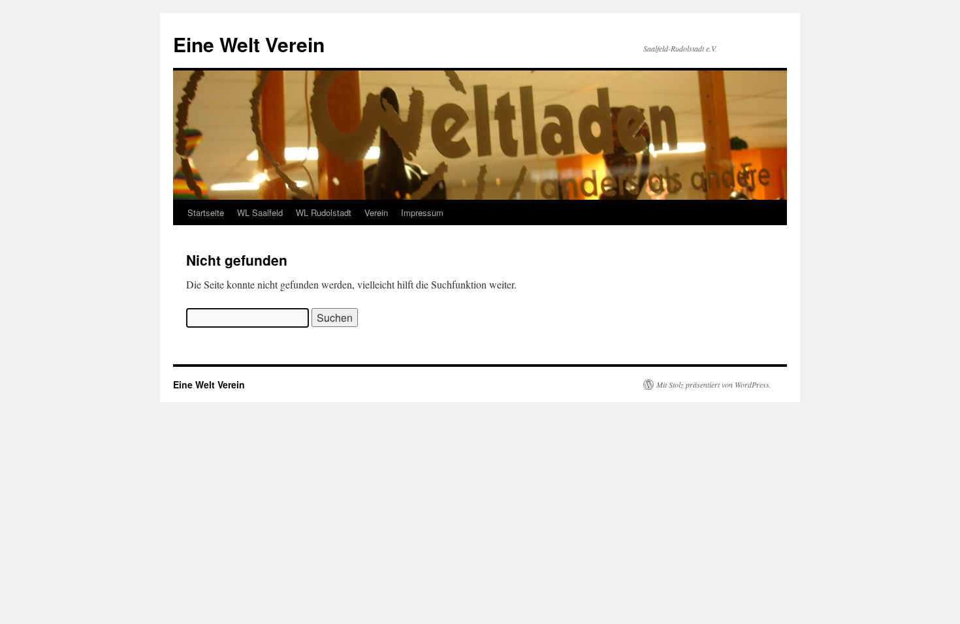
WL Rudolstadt (323, 212)
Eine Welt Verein (249, 44)
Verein (376, 212)
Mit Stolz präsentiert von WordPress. (713, 384)
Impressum (422, 212)
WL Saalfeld (260, 212)
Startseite (205, 212)
